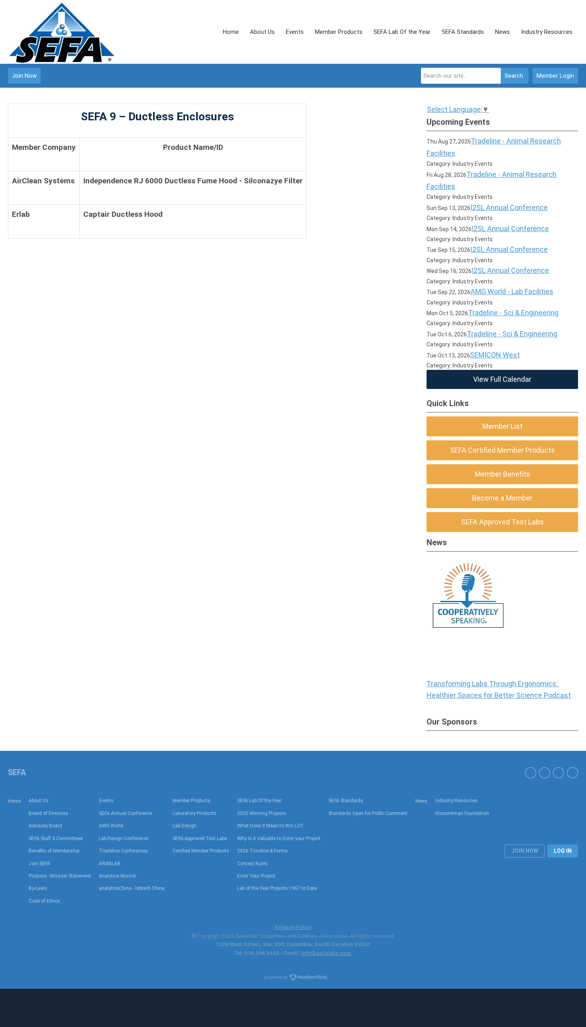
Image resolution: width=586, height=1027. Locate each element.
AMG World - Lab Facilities (511, 291)
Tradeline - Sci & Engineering (513, 312)
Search (514, 75)
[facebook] (530, 772)
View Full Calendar (502, 379)
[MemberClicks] (62, 32)
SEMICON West (495, 355)
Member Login (555, 75)
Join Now (24, 75)
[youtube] (544, 772)
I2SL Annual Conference (509, 207)
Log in (563, 851)
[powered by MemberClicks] (293, 978)
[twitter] (572, 772)
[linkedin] (558, 772)
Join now (524, 851)
